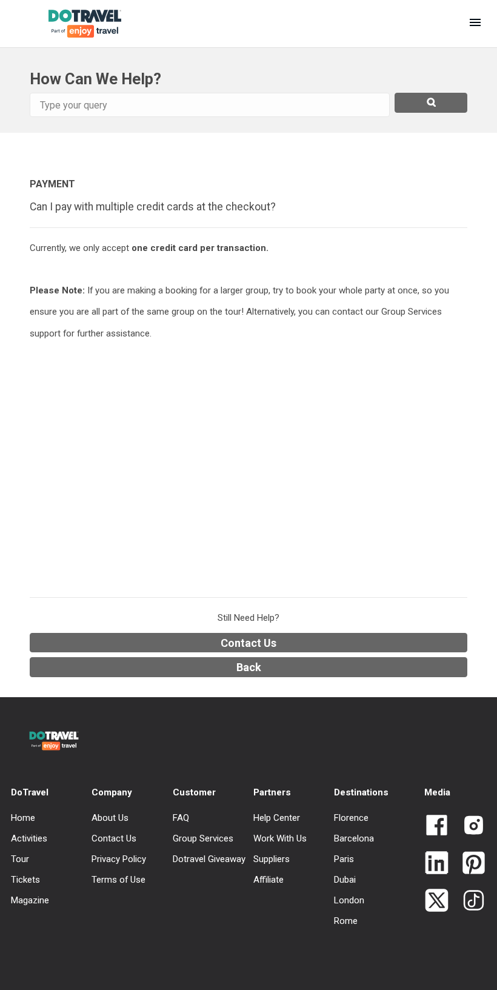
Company (112, 792)
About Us (110, 817)
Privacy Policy (119, 859)
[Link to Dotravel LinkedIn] (436, 864)
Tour (20, 859)
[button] (475, 23)
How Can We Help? (95, 79)
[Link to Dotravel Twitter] (436, 901)
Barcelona (354, 838)
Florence (351, 817)
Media (437, 792)
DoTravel (29, 792)
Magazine (30, 900)
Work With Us (280, 838)
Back (248, 667)
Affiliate (268, 879)
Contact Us (248, 643)
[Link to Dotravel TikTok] (469, 901)
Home (23, 817)
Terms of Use (118, 879)
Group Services (203, 838)
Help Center (276, 817)
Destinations (361, 792)
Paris (344, 859)
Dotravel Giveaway (209, 859)
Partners (272, 792)
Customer (194, 792)
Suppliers (271, 859)
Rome (346, 920)
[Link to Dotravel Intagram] (469, 826)
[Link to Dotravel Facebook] (436, 826)
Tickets (25, 879)
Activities (29, 838)
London (349, 900)
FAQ (181, 817)
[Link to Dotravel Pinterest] (469, 864)
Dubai (345, 879)
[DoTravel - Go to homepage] (75, 23)
